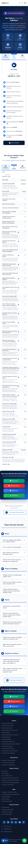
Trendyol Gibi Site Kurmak (8, 741)
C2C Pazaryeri (5, 773)
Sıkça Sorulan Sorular (7, 746)
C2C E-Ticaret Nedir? (7, 814)
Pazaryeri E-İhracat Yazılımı (8, 765)
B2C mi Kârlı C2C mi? (7, 775)
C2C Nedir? (5, 771)
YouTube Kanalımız (15, 485)
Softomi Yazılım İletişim (7, 725)
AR (22, 2)
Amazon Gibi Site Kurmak (8, 748)
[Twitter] (8, 822)
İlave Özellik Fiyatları (7, 728)
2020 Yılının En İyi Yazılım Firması (10, 730)
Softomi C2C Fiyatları (7, 812)
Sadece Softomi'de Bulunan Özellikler (11, 744)
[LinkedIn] (15, 822)
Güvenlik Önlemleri (6, 739)
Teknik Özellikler (6, 732)
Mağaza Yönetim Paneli (7, 809)
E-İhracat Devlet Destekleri (8, 753)
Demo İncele (15, 481)
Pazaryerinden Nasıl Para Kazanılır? (10, 778)
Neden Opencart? (6, 737)
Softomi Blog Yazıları (7, 801)
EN (19, 2)
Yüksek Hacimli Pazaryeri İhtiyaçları (10, 782)
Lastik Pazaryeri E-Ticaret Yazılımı (10, 751)
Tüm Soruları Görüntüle (15, 680)
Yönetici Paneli (5, 807)
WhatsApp (15, 495)
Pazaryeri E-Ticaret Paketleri (8, 760)
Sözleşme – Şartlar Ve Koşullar (9, 792)
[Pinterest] (23, 822)
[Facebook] (4, 822)
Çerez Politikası (5, 799)
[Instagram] (12, 822)
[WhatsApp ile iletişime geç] (24, 840)
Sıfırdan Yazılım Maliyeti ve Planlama (10, 780)
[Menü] (25, 3)
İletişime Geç (15, 490)
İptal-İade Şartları (6, 796)
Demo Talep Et (15, 143)
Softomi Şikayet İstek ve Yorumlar (10, 735)
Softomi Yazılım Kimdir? (7, 723)
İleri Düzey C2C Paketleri (8, 762)
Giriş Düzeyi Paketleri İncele (16, 512)
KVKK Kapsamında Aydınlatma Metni (11, 794)
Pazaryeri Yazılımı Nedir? (8, 785)
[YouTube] (19, 822)
